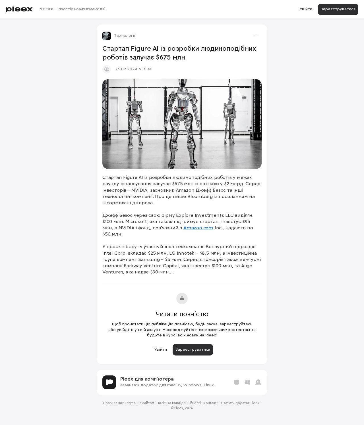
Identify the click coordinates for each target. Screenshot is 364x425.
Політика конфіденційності (179, 403)
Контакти (210, 403)
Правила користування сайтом (128, 403)
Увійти (305, 9)
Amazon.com (198, 228)
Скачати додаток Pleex (240, 403)
